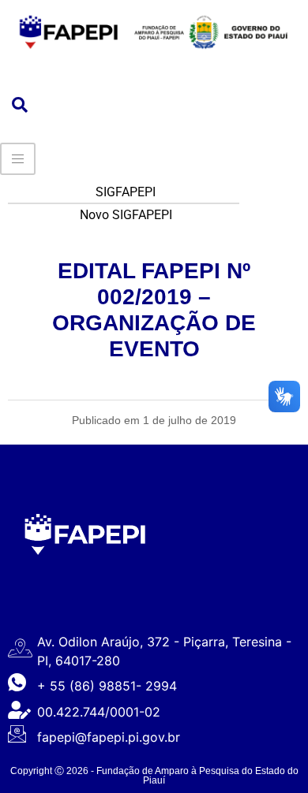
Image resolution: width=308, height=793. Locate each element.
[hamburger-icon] (18, 159)
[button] (20, 105)
